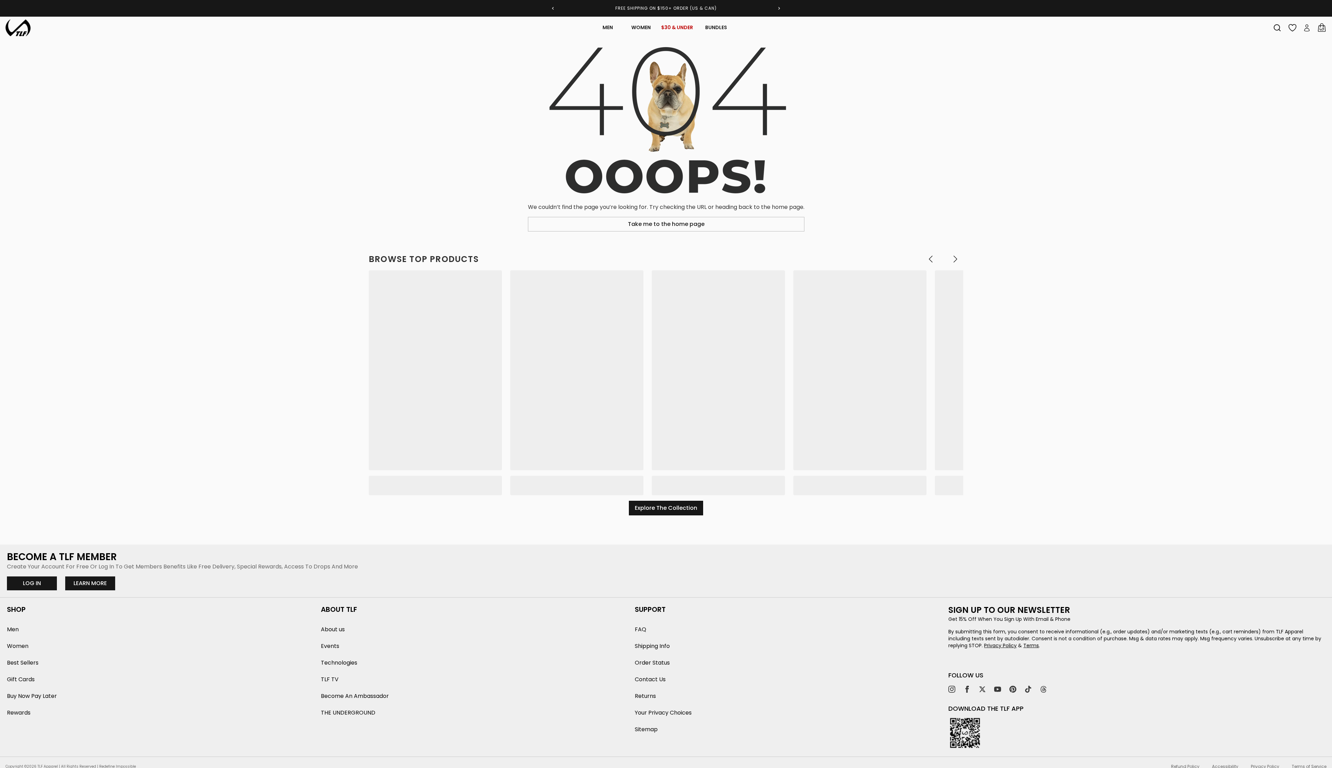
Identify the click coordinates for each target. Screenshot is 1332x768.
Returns (645, 696)
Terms (1031, 645)
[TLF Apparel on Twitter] (982, 689)
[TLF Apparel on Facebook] (967, 689)
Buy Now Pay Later (32, 696)
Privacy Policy (1000, 645)
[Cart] (1321, 28)
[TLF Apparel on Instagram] (951, 689)
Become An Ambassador (355, 696)
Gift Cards (21, 679)
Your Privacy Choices (663, 713)
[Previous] (552, 8)
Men (608, 27)
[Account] (1307, 28)
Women (641, 27)
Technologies (339, 663)
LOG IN (32, 583)
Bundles (716, 27)
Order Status (652, 663)
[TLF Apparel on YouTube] (997, 689)
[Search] (1277, 28)
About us (333, 629)
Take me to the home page (666, 224)
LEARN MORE (94, 583)
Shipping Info (652, 646)
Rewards (19, 713)
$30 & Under (677, 27)
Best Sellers (23, 663)
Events (330, 646)
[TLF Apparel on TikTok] (1028, 689)
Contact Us (650, 679)
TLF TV (330, 679)
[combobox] (1277, 28)
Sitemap (646, 729)
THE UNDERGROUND (348, 713)
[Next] (779, 8)
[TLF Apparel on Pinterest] (1012, 689)
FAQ (640, 629)
